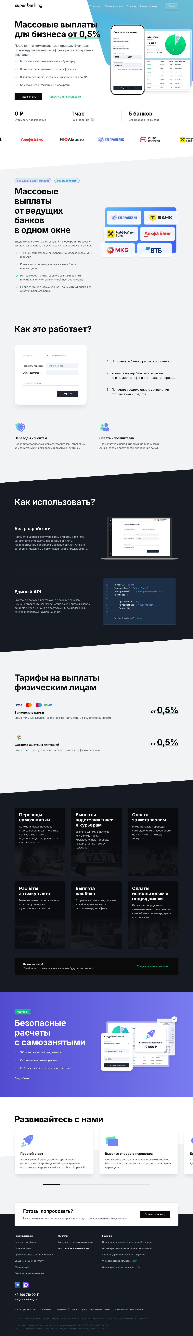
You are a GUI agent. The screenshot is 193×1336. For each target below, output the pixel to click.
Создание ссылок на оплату (29, 1260)
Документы (61, 1309)
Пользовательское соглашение (129, 1309)
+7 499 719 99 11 (27, 1294)
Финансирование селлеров (119, 1260)
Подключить (28, 96)
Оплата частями (23, 1248)
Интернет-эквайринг (25, 1242)
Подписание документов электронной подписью (127, 1242)
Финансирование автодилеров (121, 1267)
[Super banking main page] (29, 6)
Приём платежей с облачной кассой (34, 1254)
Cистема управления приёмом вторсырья (124, 1254)
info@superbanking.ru (26, 1299)
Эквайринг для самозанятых (29, 1273)
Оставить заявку (155, 1214)
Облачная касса (23, 1267)
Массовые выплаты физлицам (74, 1248)
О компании (45, 1309)
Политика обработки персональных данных (91, 1309)
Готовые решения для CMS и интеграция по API (127, 1248)
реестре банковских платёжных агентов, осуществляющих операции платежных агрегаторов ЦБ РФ (88, 1318)
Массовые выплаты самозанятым (75, 1242)
